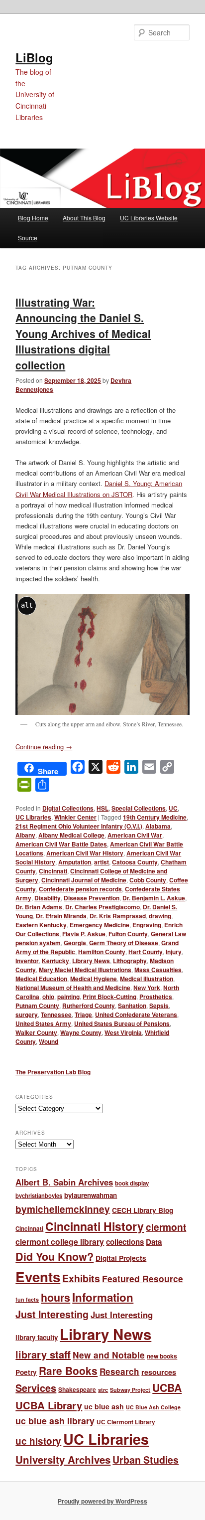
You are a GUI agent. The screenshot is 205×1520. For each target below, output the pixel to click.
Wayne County (81, 1032)
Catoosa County (135, 861)
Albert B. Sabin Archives (64, 1182)
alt (27, 605)
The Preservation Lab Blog (53, 1071)
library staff (43, 1354)
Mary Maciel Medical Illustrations (85, 969)
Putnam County (37, 1005)
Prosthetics (155, 996)
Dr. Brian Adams (38, 906)
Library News (91, 960)
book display (132, 1183)
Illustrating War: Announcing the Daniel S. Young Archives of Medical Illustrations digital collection (83, 333)
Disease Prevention (91, 897)
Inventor (27, 960)
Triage (83, 1014)
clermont (166, 1227)
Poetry (26, 1372)
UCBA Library (48, 1405)
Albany (25, 835)
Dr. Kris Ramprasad (118, 915)
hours (55, 1297)
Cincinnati (53, 870)
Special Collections (138, 808)
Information (102, 1297)
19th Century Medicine (155, 817)
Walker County (36, 1032)
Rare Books (68, 1370)
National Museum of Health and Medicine (72, 987)
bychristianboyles (38, 1195)
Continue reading (43, 746)
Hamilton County (101, 951)
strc (103, 1389)
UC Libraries (33, 817)
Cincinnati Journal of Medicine (83, 879)
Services (35, 1387)
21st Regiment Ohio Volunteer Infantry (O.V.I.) (78, 826)
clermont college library (59, 1241)
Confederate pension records (80, 888)
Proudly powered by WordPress (102, 1501)
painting (68, 996)
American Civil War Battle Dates (61, 844)
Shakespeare (77, 1389)
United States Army (43, 1023)
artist (101, 861)
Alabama (158, 826)
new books (162, 1355)
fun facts (27, 1299)
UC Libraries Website (149, 217)
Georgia (75, 942)
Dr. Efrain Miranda (61, 915)
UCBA (167, 1387)
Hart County (145, 951)
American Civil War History (84, 852)
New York (146, 987)
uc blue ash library (55, 1420)
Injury (174, 951)
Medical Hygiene (93, 978)
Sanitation (132, 1005)
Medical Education (41, 978)
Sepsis (159, 1005)
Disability (47, 897)
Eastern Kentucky (41, 924)
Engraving (146, 924)
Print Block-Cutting (109, 996)
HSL (102, 808)
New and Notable (109, 1355)
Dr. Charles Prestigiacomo (102, 906)
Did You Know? (54, 1256)
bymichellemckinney (62, 1209)
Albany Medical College (71, 835)
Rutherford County (88, 1005)
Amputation (74, 861)
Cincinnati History (94, 1226)
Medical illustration (146, 978)
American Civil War (134, 835)
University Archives (62, 1459)
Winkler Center (75, 817)
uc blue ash (104, 1406)
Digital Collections (68, 808)
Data (154, 1241)
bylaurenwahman (90, 1195)
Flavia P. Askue (83, 933)
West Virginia (123, 1032)
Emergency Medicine (99, 924)
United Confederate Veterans (136, 1014)
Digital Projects (121, 1258)
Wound (48, 1041)
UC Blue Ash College (153, 1407)
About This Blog (84, 217)
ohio (48, 996)
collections (125, 1241)
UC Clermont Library (126, 1422)
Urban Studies (145, 1460)
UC (173, 808)
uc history (38, 1441)
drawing (160, 915)
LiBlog (34, 57)
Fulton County (128, 933)
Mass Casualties (158, 969)
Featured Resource (142, 1278)
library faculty (36, 1337)
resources (158, 1372)
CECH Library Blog (142, 1210)
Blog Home (33, 217)
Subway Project (130, 1389)
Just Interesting (52, 1314)
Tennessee (56, 1014)
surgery (26, 1014)
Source (27, 237)
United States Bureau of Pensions (122, 1023)
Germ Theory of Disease (123, 942)
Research (119, 1371)
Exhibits (81, 1278)
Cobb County (147, 879)
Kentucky (55, 960)
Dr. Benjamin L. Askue (153, 897)
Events (37, 1277)
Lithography (130, 960)
